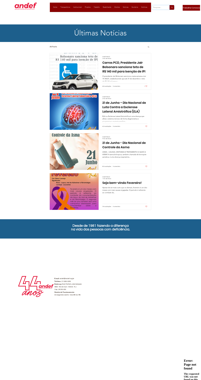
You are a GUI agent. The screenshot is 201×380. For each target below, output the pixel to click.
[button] (148, 47)
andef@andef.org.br (67, 278)
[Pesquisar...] (171, 7)
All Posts (53, 47)
